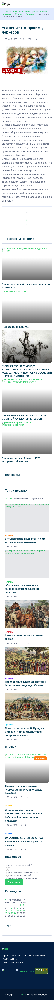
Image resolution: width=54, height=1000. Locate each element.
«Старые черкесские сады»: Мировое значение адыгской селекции (22, 589)
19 (12, 913)
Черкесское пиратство (15, 327)
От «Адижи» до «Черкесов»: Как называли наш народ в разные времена (24, 841)
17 (6, 913)
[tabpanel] (27, 622)
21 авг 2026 (12, 797)
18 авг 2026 (12, 597)
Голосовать (14, 882)
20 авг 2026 (12, 825)
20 (15, 913)
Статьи (18, 14)
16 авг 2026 (12, 740)
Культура (30, 14)
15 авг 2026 (12, 547)
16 (24, 910)
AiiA (24, 994)
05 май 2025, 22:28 (14, 39)
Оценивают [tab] (37, 499)
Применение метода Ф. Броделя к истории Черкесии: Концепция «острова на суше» (25, 732)
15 (21, 910)
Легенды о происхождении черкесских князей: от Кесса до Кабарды (23, 789)
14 (18, 910)
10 (6, 910)
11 (9, 910)
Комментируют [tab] (22, 499)
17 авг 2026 (12, 643)
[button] (50, 4)
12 (12, 910)
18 (9, 913)
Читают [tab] (9, 499)
